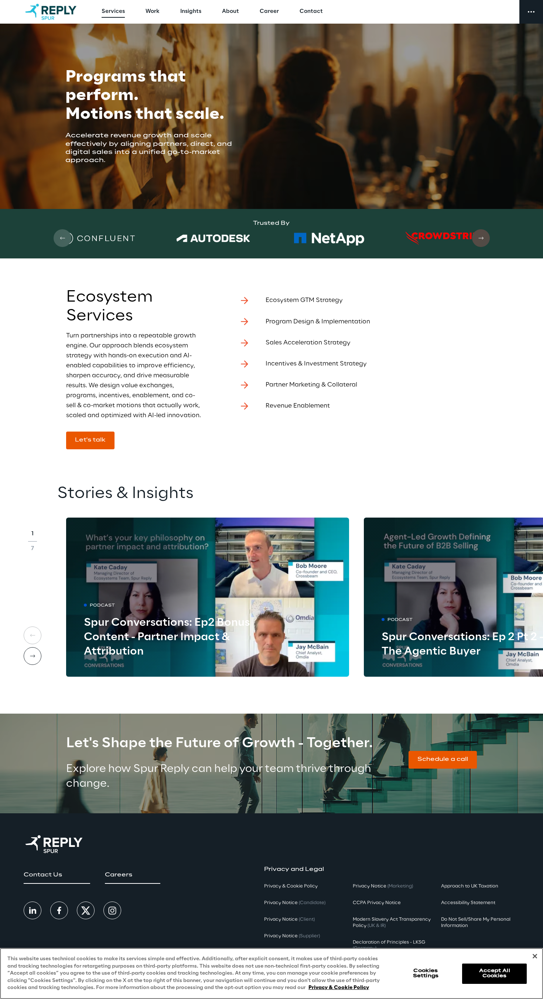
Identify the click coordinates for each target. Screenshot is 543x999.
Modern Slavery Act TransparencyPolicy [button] (392, 922)
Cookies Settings (425, 973)
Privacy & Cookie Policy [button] (291, 886)
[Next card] (481, 238)
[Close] (535, 956)
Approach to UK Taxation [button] (469, 886)
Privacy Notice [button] (294, 902)
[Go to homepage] (51, 12)
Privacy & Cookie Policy (338, 988)
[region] (271, 973)
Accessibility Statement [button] (468, 902)
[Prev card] (62, 238)
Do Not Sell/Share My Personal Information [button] (475, 922)
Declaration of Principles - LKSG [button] (389, 945)
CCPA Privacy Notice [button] (377, 902)
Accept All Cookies (494, 973)
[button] (90, 440)
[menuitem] (113, 12)
